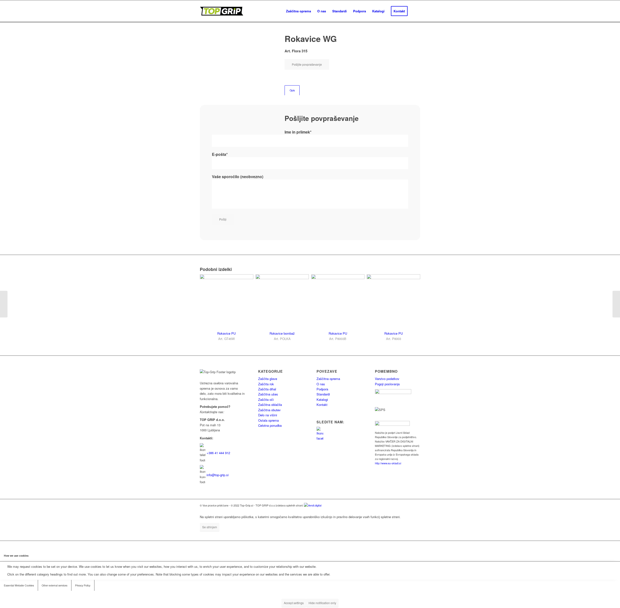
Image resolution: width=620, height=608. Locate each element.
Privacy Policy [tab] (82, 585)
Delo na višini (267, 415)
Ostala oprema (268, 420)
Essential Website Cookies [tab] (19, 585)
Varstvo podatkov (387, 378)
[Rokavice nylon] (4, 304)
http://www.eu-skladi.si (388, 463)
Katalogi (322, 399)
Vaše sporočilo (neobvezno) (237, 176)
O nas (321, 384)
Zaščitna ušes (268, 394)
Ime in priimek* (298, 132)
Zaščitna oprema (328, 378)
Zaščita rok (266, 384)
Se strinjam (209, 527)
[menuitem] (298, 11)
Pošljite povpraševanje (307, 64)
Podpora (322, 389)
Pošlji (222, 219)
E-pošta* (220, 154)
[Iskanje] (415, 11)
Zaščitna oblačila (270, 404)
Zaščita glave (267, 378)
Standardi (323, 394)
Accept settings (294, 603)
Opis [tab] (292, 90)
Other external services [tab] (54, 585)
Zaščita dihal (267, 389)
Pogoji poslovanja (387, 384)
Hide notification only (322, 603)
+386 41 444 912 (218, 452)
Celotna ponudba (270, 425)
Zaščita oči (266, 399)
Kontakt (322, 404)
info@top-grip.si (218, 475)
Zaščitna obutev (269, 410)
